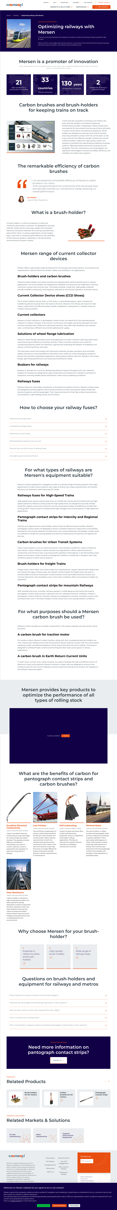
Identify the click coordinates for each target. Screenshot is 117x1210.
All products (50, 1158)
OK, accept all (43, 1205)
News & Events (63, 1158)
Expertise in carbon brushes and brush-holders (31, 955)
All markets (50, 1161)
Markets (16, 15)
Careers (76, 2)
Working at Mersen (64, 1173)
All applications (50, 1165)
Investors (64, 2)
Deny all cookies (59, 1205)
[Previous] (105, 1081)
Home (9, 15)
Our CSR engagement (64, 1162)
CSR (54, 2)
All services (50, 1168)
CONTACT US (57, 1060)
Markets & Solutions (60, 7)
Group (46, 2)
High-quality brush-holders (56, 952)
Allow (65, 736)
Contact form (88, 1161)
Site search (88, 2)
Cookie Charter (15, 1201)
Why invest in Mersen (64, 1168)
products (103, 7)
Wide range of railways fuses (83, 952)
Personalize (74, 1205)
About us (50, 1172)
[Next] (108, 1081)
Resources (81, 7)
